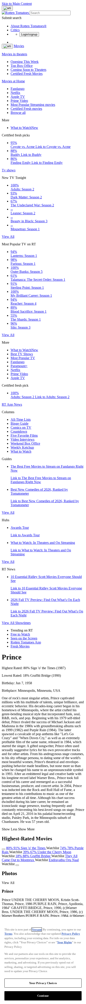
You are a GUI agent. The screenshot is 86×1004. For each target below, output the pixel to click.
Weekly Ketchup (22, 447)
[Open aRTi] (7, 8)
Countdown (19, 431)
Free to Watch (20, 634)
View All (8, 236)
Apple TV (18, 97)
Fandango (17, 89)
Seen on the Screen (24, 638)
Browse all (18, 112)
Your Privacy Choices (43, 983)
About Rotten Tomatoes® (29, 26)
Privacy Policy (71, 933)
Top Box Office (22, 66)
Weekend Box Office (25, 443)
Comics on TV (21, 427)
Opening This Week (25, 62)
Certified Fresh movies (26, 108)
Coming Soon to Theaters (28, 70)
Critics (15, 30)
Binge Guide (19, 423)
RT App (8, 404)
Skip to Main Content (17, 4)
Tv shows (8, 170)
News (18, 404)
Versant (36, 929)
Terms (8, 933)
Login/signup (29, 34)
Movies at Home (13, 81)
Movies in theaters (14, 54)
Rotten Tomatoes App (26, 642)
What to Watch (24, 128)
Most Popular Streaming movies (33, 105)
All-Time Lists (21, 419)
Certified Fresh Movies (27, 74)
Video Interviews (22, 439)
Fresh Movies (20, 646)
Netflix (15, 93)
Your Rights (64, 942)
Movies (19, 46)
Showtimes (23, 623)
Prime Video (19, 101)
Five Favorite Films (24, 435)
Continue (43, 995)
